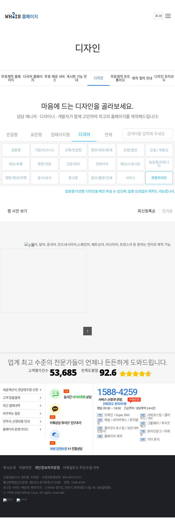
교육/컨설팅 (73, 150)
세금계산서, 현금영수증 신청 (20, 390)
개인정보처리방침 (47, 467)
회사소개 (9, 467)
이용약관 (25, 467)
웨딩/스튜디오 (130, 164)
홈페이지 (30, 16)
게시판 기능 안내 (76, 78)
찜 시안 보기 (17, 211)
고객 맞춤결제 (11, 398)
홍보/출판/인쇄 (101, 177)
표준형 (36, 135)
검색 (166, 134)
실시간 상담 (77, 397)
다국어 (84, 134)
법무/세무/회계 (101, 150)
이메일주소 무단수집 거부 (81, 467)
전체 (108, 135)
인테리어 (102, 164)
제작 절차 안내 (142, 78)
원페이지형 (60, 135)
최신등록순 (147, 211)
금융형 (16, 150)
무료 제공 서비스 (54, 78)
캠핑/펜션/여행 (16, 177)
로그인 (158, 16)
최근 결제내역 (11, 406)
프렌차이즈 (159, 177)
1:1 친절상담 (66, 448)
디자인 (98, 78)
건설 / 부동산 (159, 150)
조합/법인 (130, 150)
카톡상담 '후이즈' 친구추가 (65, 423)
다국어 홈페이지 (33, 78)
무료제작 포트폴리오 (120, 78)
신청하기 (44, 293)
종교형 (73, 177)
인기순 (167, 211)
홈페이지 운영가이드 (15, 429)
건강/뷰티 (73, 164)
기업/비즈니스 (45, 150)
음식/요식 (44, 177)
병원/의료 (44, 164)
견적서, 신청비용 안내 (16, 421)
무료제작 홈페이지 (11, 78)
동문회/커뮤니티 (159, 164)
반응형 (12, 135)
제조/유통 (16, 164)
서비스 (130, 177)
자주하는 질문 (11, 413)
